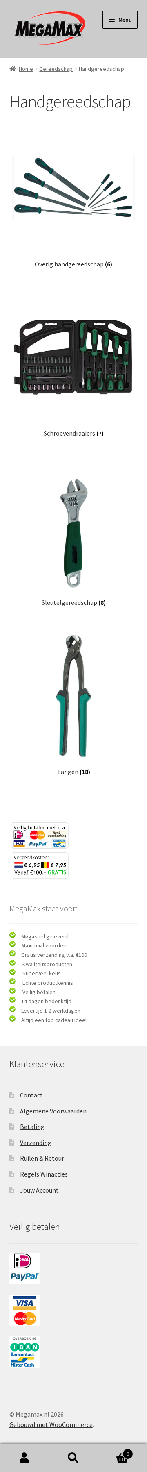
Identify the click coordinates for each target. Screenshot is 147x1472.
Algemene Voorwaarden (53, 1111)
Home (26, 69)
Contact (31, 1095)
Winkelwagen (113, 1451)
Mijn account (24, 1458)
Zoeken (73, 1458)
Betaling (32, 1126)
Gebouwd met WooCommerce (51, 1424)
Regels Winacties (44, 1174)
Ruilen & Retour (42, 1158)
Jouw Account (39, 1190)
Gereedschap (56, 69)
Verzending (35, 1142)
